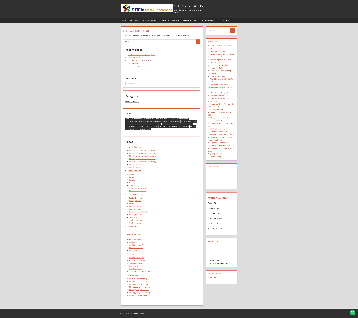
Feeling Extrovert (137, 119)
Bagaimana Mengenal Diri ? (220, 143)
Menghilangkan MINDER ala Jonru (222, 118)
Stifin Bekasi (129, 124)
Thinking (192, 126)
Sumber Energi (215, 156)
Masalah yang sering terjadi (139, 279)
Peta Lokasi (133, 250)
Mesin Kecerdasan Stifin (137, 191)
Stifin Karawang (176, 124)
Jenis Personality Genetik (138, 212)
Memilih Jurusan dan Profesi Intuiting (142, 156)
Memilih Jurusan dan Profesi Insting (142, 153)
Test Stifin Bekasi (172, 126)
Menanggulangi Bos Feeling (139, 281)
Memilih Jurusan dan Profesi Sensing (142, 159)
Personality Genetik (170, 20)
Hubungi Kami (134, 242)
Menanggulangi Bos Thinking (139, 292)
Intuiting (172, 119)
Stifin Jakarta (166, 124)
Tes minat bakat (133, 63)
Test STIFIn (134, 20)
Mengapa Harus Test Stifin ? (220, 98)
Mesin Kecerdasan (150, 20)
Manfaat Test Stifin (136, 248)
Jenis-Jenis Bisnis (216, 154)
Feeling (128, 119)
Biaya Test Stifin (135, 239)
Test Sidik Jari (154, 126)
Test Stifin (162, 126)
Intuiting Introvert (132, 121)
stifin (195, 121)
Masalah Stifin (207, 20)
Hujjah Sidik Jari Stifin (136, 258)
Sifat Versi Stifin (134, 266)
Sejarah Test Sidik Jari (137, 263)
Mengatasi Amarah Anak (219, 96)
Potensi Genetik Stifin (137, 260)
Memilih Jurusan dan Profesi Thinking (142, 161)
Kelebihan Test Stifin (136, 245)
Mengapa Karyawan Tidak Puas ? (222, 145)
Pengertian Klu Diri (155, 121)
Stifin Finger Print (135, 269)
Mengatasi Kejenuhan (218, 76)
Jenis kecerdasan (216, 109)
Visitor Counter (218, 198)
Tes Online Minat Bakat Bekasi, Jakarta (141, 55)
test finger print (131, 126)
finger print (159, 119)
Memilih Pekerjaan (190, 20)
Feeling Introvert (149, 119)
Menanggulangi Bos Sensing (139, 290)
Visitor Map (213, 241)
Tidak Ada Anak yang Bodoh (220, 129)
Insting (166, 119)
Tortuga (135, 313)
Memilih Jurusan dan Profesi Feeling (142, 150)
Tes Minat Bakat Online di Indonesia (142, 271)
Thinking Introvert (144, 129)
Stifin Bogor (138, 124)
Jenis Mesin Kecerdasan (137, 188)
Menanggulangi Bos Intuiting (139, 287)
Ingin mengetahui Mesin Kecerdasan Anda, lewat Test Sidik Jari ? (220, 87)
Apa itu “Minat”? (216, 120)
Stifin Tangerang (188, 124)
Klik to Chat (212, 278)
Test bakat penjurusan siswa (138, 66)
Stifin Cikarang (147, 124)
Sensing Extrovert (174, 121)
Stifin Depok (157, 124)
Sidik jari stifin (215, 62)
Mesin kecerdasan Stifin (219, 65)
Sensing (165, 121)
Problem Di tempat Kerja (138, 295)
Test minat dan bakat (135, 58)
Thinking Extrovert (132, 129)
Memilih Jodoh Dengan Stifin (220, 93)
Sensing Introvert (186, 121)
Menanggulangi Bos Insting (139, 284)
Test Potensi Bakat (143, 126)
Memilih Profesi (135, 164)
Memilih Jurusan (144, 121)
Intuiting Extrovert (182, 119)
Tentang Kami (224, 20)
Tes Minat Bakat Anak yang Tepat (139, 60)
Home (124, 20)
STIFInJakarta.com (189, 5)
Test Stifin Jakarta (183, 126)
